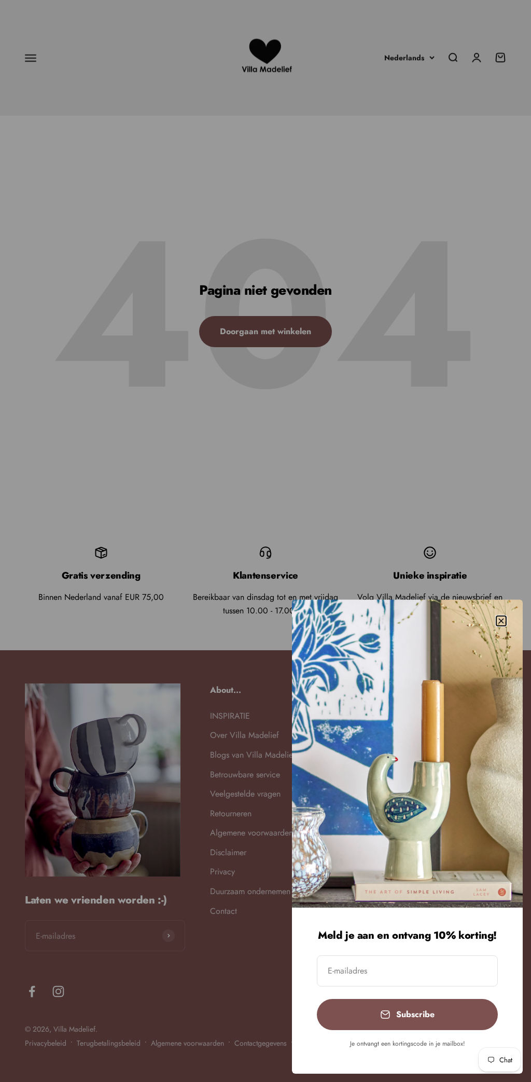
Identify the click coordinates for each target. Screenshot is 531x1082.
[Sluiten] (501, 621)
